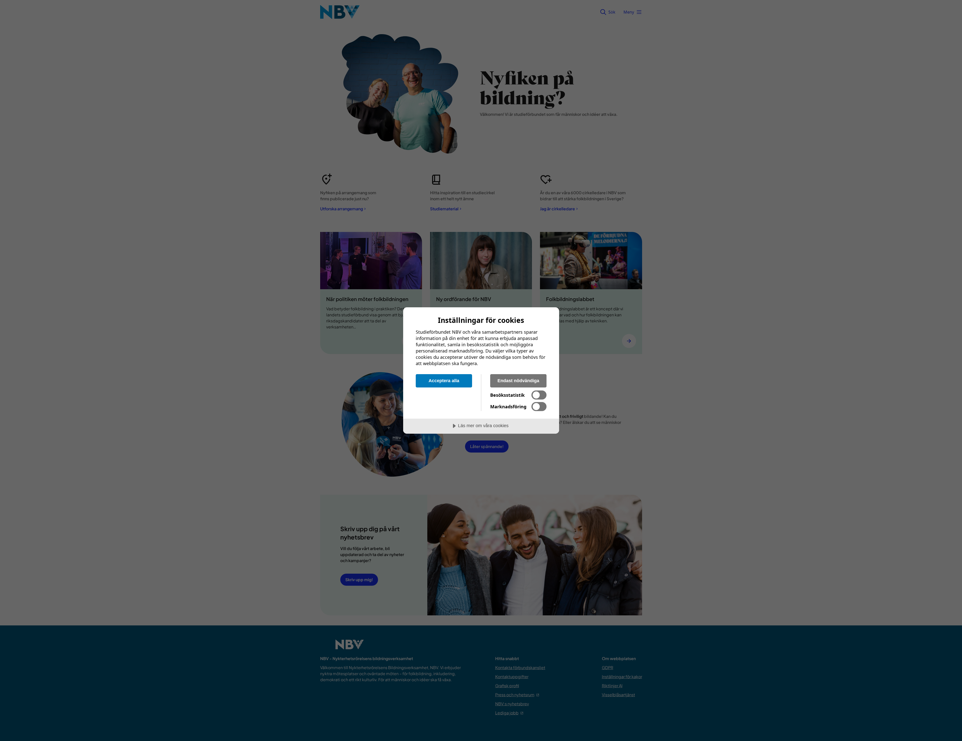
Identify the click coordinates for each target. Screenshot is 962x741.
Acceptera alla (444, 380)
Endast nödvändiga (518, 380)
